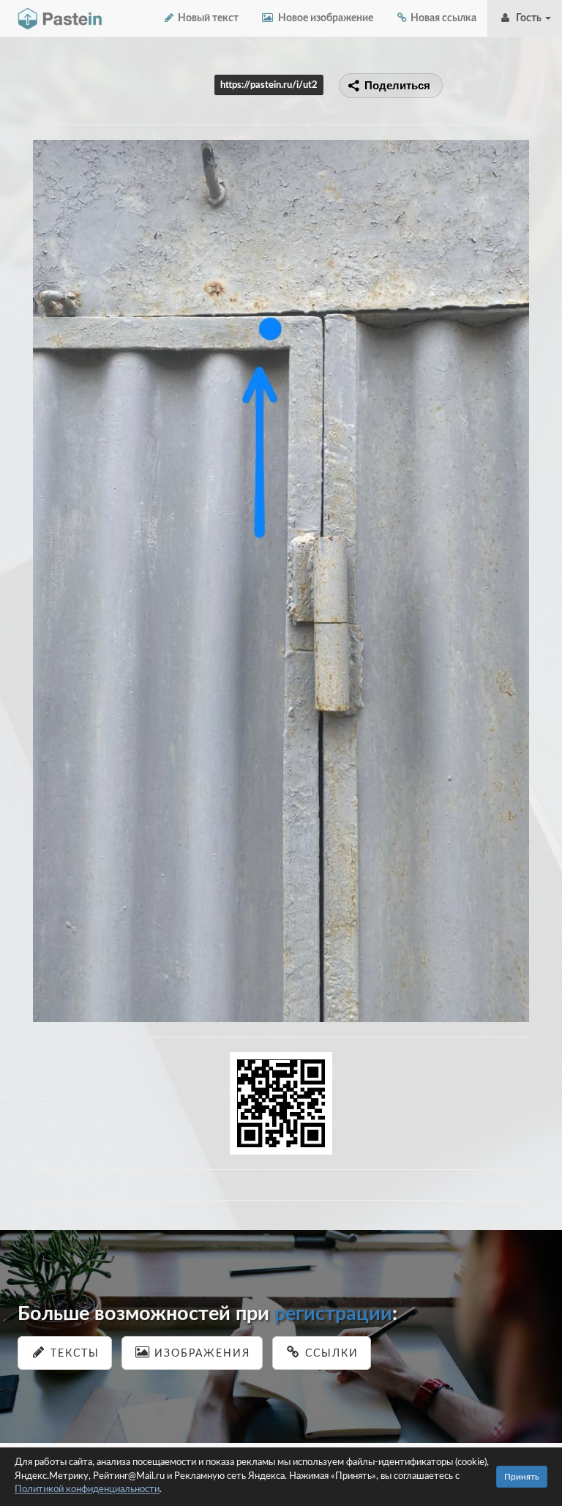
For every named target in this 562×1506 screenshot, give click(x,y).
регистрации (333, 1314)
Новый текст (207, 18)
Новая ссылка (442, 18)
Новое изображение (323, 18)
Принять (521, 1476)
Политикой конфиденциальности (87, 1489)
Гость (528, 18)
